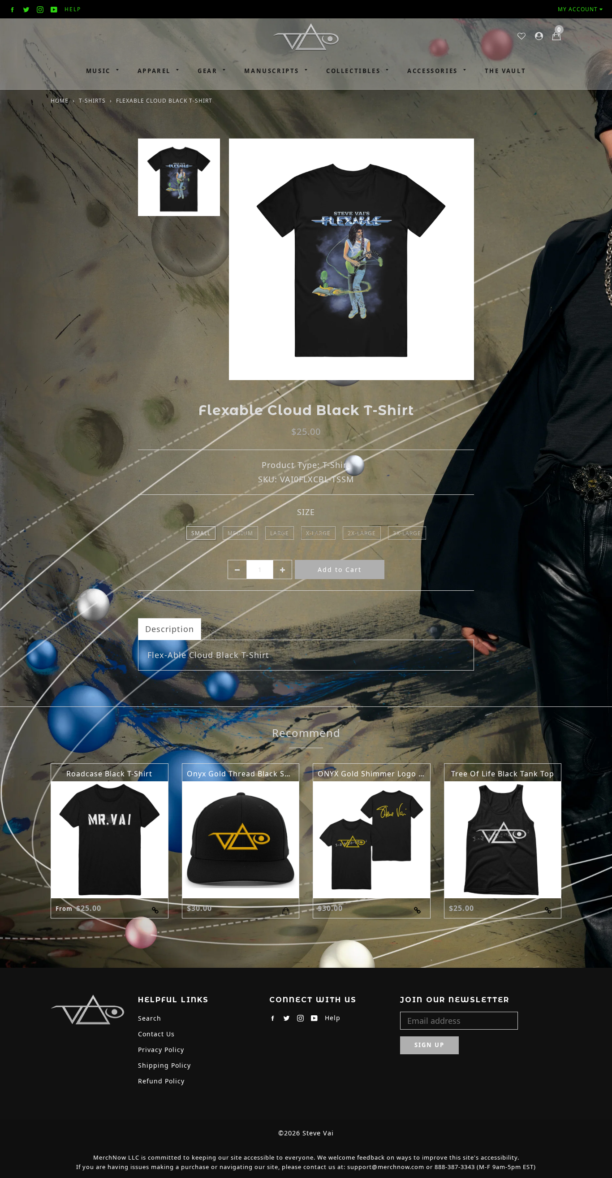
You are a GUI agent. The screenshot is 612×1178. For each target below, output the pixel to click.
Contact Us (156, 1034)
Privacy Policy (161, 1049)
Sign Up (429, 1045)
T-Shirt (336, 464)
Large (279, 533)
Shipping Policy (164, 1065)
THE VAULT (505, 71)
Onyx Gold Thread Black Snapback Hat (259, 774)
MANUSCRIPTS (271, 71)
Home (60, 100)
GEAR (207, 71)
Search (149, 1018)
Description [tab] (169, 629)
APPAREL (154, 71)
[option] (351, 259)
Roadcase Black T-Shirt (109, 774)
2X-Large (362, 533)
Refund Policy (161, 1081)
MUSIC (98, 71)
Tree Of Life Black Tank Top (502, 774)
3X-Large (407, 533)
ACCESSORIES (432, 71)
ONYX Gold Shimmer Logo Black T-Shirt (392, 774)
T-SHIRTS (92, 100)
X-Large (318, 533)
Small (201, 533)
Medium (240, 533)
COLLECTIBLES (353, 71)
